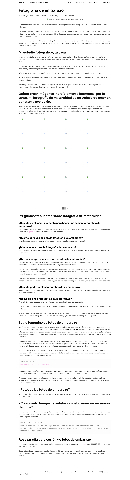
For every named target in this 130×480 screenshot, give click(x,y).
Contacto (106, 2)
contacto (83, 444)
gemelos (32, 232)
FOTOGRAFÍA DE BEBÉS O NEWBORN (34, 364)
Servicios (79, 2)
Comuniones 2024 (93, 2)
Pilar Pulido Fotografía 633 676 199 (33, 2)
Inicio (70, 2)
